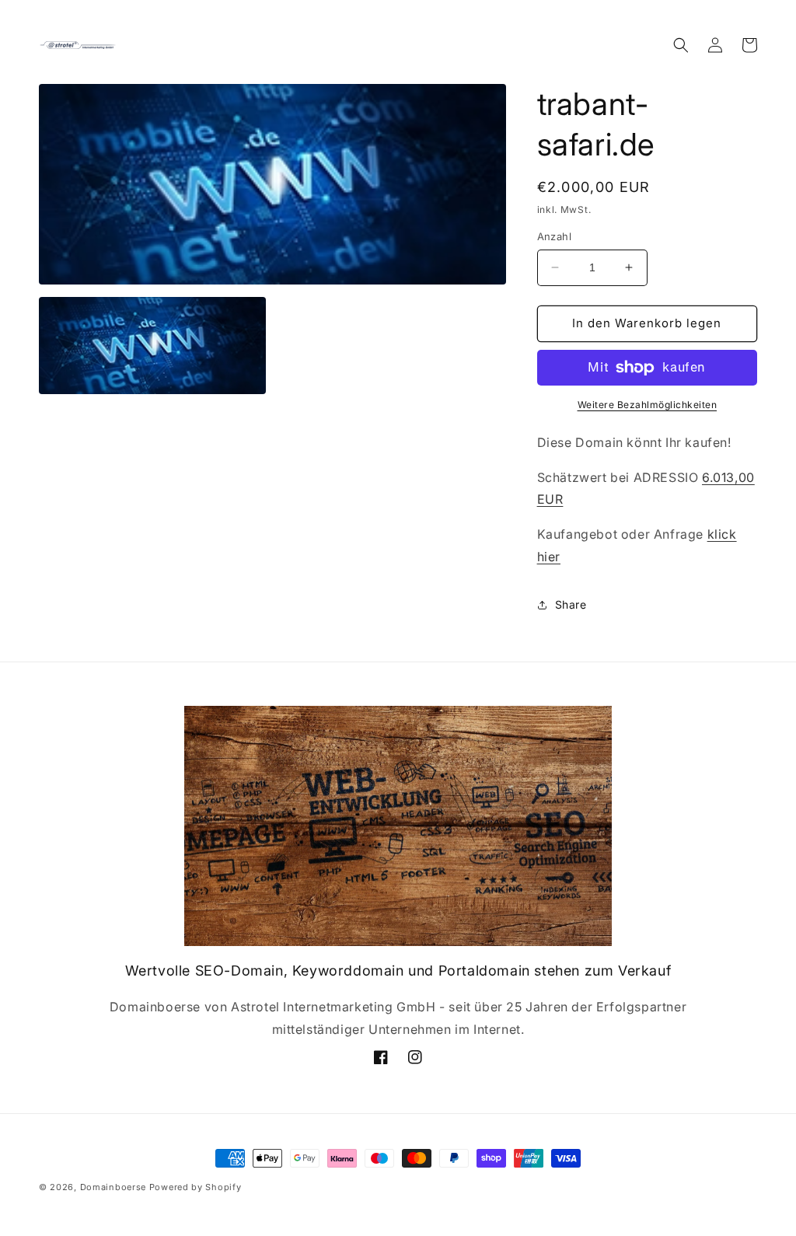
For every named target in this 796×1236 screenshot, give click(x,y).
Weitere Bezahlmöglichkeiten (647, 404)
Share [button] (571, 604)
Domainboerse (113, 1187)
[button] (681, 45)
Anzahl (554, 236)
